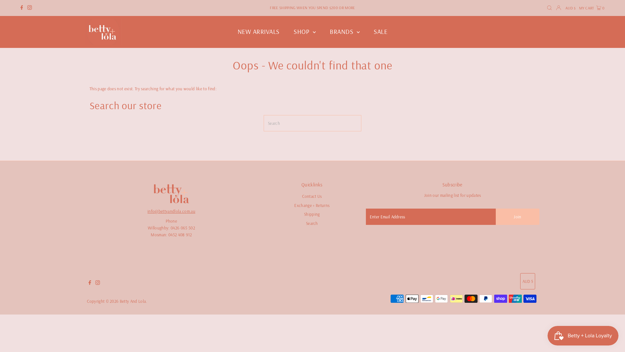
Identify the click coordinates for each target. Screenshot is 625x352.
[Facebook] (22, 8)
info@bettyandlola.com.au (171, 211)
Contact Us (312, 196)
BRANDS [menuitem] (342, 31)
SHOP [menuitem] (302, 31)
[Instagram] (30, 8)
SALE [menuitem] (380, 31)
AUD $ (570, 8)
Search (312, 223)
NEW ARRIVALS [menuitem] (259, 31)
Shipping (312, 214)
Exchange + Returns (311, 205)
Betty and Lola (133, 301)
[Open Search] (549, 8)
